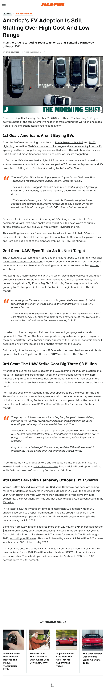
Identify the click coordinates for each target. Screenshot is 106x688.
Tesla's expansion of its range (46, 146)
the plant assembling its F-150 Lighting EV (60, 240)
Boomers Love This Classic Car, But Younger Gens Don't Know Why (39, 658)
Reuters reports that (46, 400)
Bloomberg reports (76, 283)
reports (18, 164)
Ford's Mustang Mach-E (69, 142)
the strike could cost (46, 466)
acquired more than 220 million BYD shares (63, 526)
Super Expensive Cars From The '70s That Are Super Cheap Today (65, 659)
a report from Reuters (41, 512)
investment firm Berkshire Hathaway (52, 487)
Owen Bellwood (12, 52)
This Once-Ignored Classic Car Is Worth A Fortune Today (93, 658)
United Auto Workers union (24, 257)
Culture (7, 14)
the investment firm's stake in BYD (61, 556)
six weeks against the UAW (44, 370)
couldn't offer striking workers (65, 374)
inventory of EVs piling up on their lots (63, 219)
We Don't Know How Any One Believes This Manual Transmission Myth (11, 661)
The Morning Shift (24, 14)
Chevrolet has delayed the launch (43, 237)
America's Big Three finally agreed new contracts (32, 378)
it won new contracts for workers (23, 261)
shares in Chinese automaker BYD (52, 490)
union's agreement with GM (36, 275)
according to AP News (23, 538)
